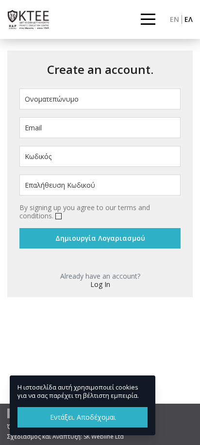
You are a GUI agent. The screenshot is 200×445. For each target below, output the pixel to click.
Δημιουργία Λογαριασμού (100, 238)
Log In (100, 284)
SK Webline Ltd (103, 436)
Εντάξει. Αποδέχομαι (83, 417)
